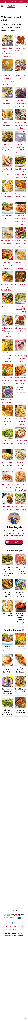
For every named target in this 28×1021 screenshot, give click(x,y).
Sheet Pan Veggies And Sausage (7, 265)
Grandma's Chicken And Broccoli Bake (20, 390)
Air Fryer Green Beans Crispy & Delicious (20, 331)
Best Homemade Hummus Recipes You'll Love (21, 125)
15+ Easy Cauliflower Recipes (7, 103)
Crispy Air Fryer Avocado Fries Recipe (20, 265)
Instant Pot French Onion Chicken (20, 465)
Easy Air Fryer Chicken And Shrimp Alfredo (20, 487)
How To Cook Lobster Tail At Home (7, 172)
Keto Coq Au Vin (20, 284)
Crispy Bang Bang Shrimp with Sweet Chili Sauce (7, 287)
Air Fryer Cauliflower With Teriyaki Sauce (7, 147)
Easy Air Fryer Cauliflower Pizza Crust (21, 51)
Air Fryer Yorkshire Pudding (7, 421)
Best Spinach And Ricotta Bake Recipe (7, 243)
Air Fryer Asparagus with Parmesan (7, 443)
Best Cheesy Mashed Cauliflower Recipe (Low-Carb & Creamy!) (7, 78)
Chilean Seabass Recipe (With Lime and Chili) (20, 309)
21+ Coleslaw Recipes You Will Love (20, 75)
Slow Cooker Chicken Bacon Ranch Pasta (7, 380)
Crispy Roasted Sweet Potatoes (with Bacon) (20, 380)
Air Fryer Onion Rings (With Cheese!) (20, 421)
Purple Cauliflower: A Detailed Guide (20, 103)
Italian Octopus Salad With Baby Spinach (20, 243)
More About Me (14, 542)
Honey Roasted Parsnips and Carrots (20, 196)
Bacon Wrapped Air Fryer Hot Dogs (7, 465)
